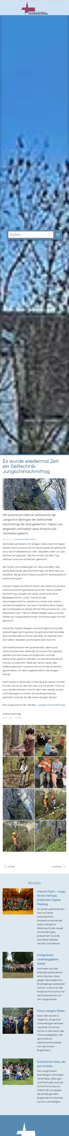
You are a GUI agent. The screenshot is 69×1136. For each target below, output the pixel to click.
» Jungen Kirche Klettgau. (51, 705)
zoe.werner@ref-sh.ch (25, 539)
